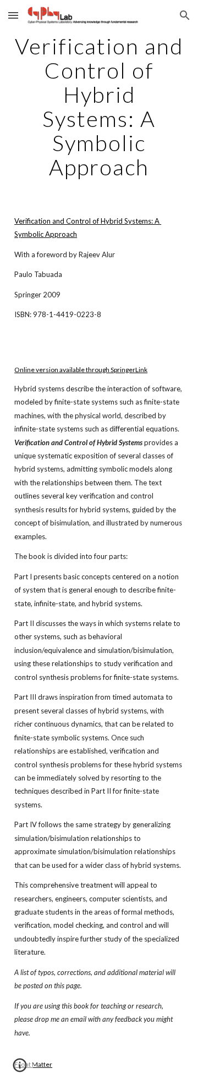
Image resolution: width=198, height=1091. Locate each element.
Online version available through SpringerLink (80, 369)
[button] (13, 15)
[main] (99, 107)
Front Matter (33, 1064)
